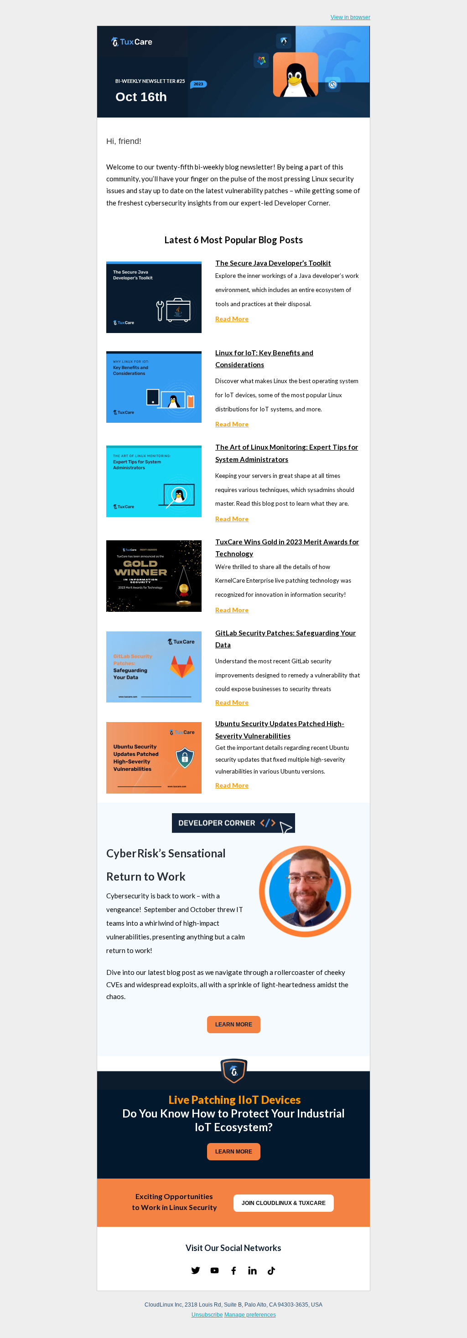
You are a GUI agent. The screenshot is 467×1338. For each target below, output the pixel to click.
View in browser (350, 17)
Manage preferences (250, 1315)
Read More (232, 319)
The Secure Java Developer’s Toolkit (273, 263)
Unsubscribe (207, 1315)
